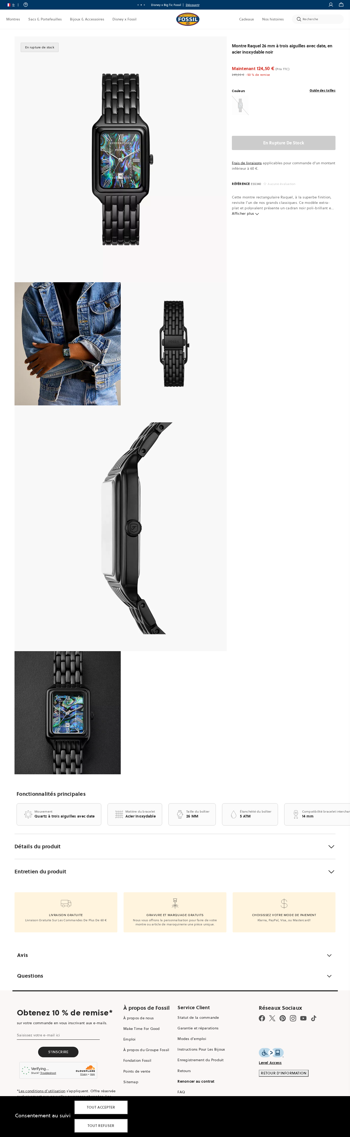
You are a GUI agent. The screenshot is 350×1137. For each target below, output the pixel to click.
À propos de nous (138, 1018)
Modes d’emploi (191, 1038)
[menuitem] (13, 19)
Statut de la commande (198, 1017)
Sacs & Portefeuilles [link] (45, 19)
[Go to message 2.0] (141, 4)
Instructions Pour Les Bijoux (201, 1049)
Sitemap (130, 1081)
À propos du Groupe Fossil (146, 1049)
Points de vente (136, 1071)
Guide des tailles (322, 90)
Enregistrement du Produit (200, 1059)
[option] (121, 159)
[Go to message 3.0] (144, 4)
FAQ (181, 1092)
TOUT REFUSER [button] (101, 1125)
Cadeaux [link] (246, 19)
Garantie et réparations (197, 1028)
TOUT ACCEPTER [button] (101, 1107)
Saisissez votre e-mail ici (38, 1035)
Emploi (129, 1039)
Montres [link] (13, 19)
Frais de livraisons (247, 163)
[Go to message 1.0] (138, 4)
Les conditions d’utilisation (42, 1091)
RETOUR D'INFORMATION (283, 1073)
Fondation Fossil (137, 1060)
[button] (14, 5)
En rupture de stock (283, 143)
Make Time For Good (141, 1028)
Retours (184, 1070)
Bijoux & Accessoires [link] (87, 19)
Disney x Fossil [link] (124, 19)
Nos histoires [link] (273, 19)
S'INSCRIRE (58, 1051)
